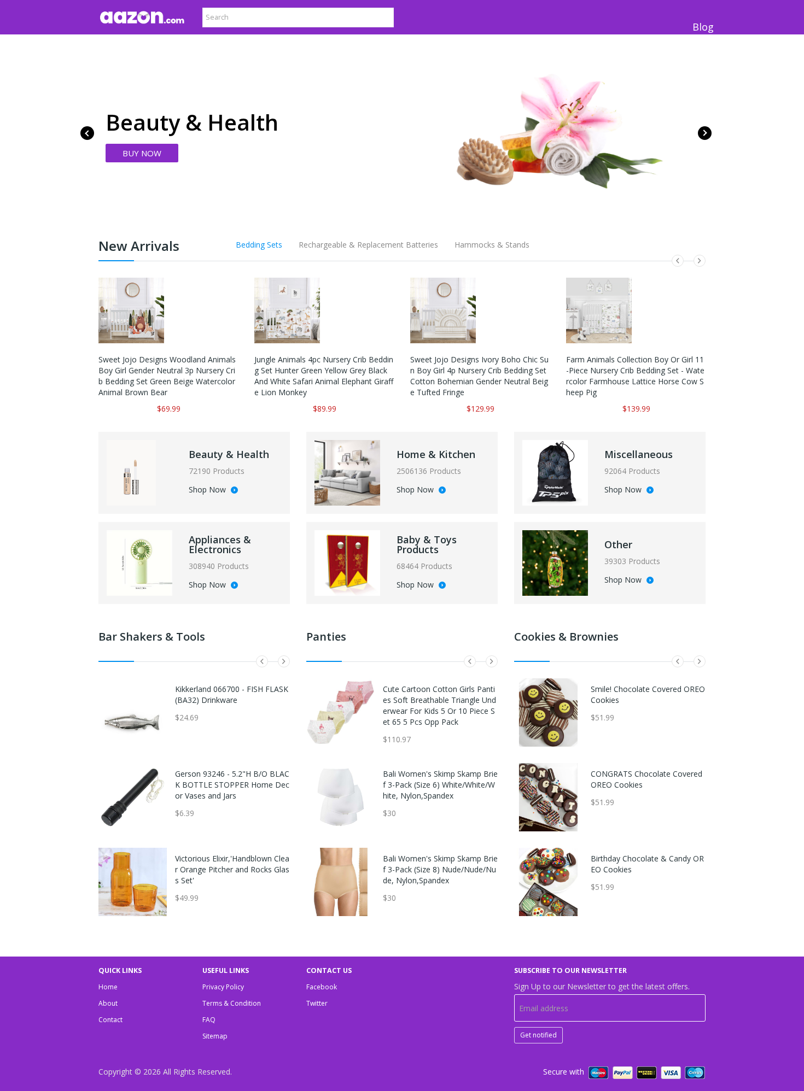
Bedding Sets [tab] (259, 244)
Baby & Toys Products (427, 544)
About (108, 1003)
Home (108, 987)
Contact (110, 1019)
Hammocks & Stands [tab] (492, 244)
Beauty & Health (229, 454)
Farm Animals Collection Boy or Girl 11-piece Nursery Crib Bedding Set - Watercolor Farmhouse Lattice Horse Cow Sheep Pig (635, 375)
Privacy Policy (223, 987)
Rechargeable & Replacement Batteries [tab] (368, 244)
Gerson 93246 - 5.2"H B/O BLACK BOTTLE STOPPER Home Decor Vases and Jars (232, 785)
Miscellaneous (638, 454)
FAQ (208, 1019)
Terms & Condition (231, 1003)
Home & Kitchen (436, 454)
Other (618, 544)
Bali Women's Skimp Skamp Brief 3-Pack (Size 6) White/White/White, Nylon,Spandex (440, 785)
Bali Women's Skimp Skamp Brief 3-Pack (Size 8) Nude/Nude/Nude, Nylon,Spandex (440, 869)
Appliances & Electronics (220, 544)
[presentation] (87, 133)
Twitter (317, 1003)
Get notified (538, 1035)
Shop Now (208, 490)
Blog (703, 26)
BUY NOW (142, 153)
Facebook (321, 987)
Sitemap (215, 1036)
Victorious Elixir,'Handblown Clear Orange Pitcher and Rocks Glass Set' (232, 869)
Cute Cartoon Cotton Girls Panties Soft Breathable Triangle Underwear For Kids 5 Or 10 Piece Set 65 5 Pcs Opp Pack (439, 705)
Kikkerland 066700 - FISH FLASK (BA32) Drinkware (231, 694)
